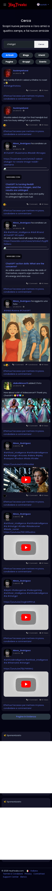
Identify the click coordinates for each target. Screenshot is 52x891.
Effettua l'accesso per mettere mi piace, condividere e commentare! (24, 97)
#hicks (27, 458)
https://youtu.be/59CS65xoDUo (19, 532)
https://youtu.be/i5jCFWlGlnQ (18, 668)
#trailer (35, 458)
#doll (33, 232)
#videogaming (34, 590)
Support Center (11, 876)
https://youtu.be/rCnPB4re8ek (19, 464)
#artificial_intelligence (19, 232)
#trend (40, 232)
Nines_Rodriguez (22, 143)
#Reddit (31, 152)
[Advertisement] (26, 767)
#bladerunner (33, 526)
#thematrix (13, 662)
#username (21, 152)
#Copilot (19, 235)
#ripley (39, 455)
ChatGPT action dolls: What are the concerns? (25, 265)
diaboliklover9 (20, 383)
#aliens (31, 455)
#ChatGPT (9, 152)
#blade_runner (11, 529)
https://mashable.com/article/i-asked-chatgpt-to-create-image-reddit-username (23, 161)
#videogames (19, 590)
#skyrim (8, 590)
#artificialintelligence (37, 452)
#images (40, 152)
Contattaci (39, 873)
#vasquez (9, 458)
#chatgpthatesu (12, 85)
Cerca (41, 44)
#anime (15, 310)
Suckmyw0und (20, 70)
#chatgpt (13, 455)
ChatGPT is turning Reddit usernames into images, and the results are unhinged (23, 187)
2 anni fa (16, 446)
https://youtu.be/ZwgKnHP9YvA (19, 601)
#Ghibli (7, 310)
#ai (5, 455)
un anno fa (17, 73)
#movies (22, 455)
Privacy (28, 873)
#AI (5, 232)
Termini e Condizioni (13, 873)
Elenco (23, 876)
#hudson (18, 458)
